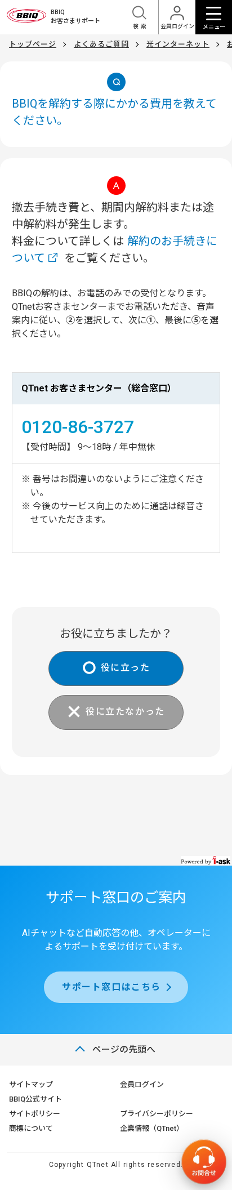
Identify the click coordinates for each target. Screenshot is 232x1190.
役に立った (125, 667)
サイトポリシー (34, 1113)
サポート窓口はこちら (111, 987)
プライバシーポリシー (156, 1113)
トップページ (32, 44)
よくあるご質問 (101, 44)
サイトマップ (31, 1084)
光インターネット (177, 44)
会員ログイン (142, 1084)
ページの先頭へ (123, 1049)
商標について (31, 1128)
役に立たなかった (125, 711)
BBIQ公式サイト (35, 1099)
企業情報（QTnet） (152, 1128)
